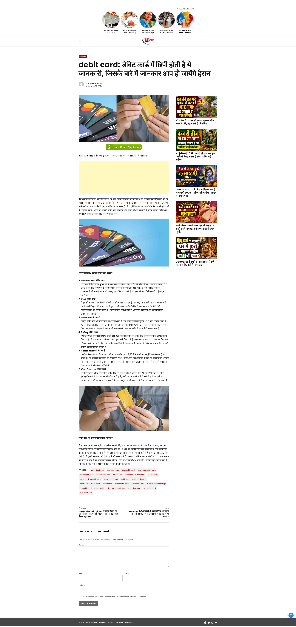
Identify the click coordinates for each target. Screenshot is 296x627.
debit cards (107, 484)
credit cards (153, 474)
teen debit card (134, 488)
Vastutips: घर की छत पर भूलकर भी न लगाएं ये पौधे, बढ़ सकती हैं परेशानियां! (195, 122)
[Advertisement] (124, 177)
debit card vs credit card (90, 484)
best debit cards (128, 470)
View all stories (185, 8)
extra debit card (137, 484)
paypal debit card (101, 488)
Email (127, 573)
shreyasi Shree (95, 83)
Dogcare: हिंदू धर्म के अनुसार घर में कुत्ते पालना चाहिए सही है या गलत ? (195, 263)
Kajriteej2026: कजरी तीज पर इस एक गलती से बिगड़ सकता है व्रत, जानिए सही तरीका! (195, 156)
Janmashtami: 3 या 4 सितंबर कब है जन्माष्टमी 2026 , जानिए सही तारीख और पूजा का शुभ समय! (196, 193)
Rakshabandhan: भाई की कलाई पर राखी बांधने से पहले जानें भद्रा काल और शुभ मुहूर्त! (195, 229)
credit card (117, 474)
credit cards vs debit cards (90, 479)
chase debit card (87, 474)
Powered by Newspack (125, 622)
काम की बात (82, 57)
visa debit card (150, 488)
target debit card (118, 488)
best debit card (113, 470)
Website (82, 585)
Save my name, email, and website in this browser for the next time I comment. (114, 597)
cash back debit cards (147, 470)
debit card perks (138, 479)
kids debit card (86, 488)
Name (82, 573)
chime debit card (103, 474)
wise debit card (86, 493)
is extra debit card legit (156, 484)
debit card (125, 479)
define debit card (122, 484)
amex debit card (97, 470)
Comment (83, 545)
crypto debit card (111, 479)
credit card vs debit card (135, 474)
